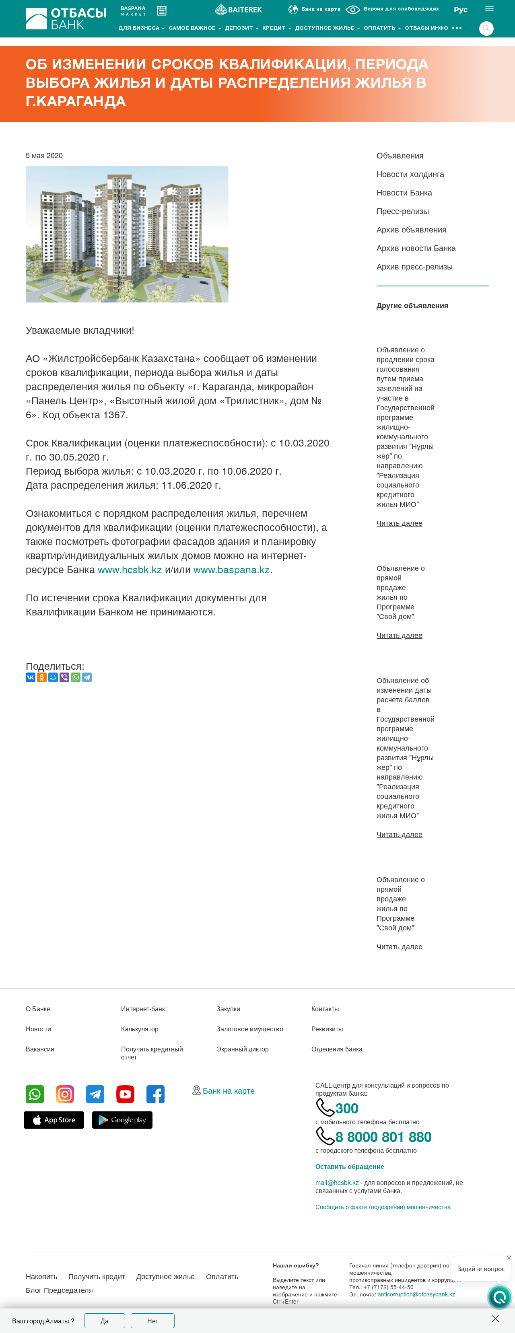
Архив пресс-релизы (415, 266)
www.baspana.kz (232, 569)
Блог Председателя (59, 1289)
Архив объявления (412, 229)
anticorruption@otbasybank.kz (416, 1294)
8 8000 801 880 (384, 1136)
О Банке (38, 1008)
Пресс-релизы (403, 210)
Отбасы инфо (426, 28)
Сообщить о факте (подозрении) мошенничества (383, 1207)
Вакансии (40, 1048)
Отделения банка (337, 1048)
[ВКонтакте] (30, 677)
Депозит (240, 28)
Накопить (41, 1276)
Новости (38, 1028)
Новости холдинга (410, 173)
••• (457, 28)
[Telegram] (87, 677)
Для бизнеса (139, 28)
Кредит (274, 28)
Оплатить (380, 28)
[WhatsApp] (75, 677)
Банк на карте (229, 1090)
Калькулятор (140, 1028)
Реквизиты (327, 1028)
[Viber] (64, 677)
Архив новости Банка (416, 247)
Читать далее (399, 522)
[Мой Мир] (53, 677)
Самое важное (193, 28)
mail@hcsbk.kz (337, 1182)
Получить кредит (96, 1276)
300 (347, 1108)
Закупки (228, 1008)
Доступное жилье (325, 28)
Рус (461, 9)
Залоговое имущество (249, 1028)
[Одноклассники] (42, 677)
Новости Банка (404, 192)
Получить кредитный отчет (152, 1052)
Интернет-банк (143, 1008)
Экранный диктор (242, 1048)
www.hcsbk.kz (130, 569)
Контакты (325, 1008)
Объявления (400, 155)
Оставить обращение (349, 1166)
